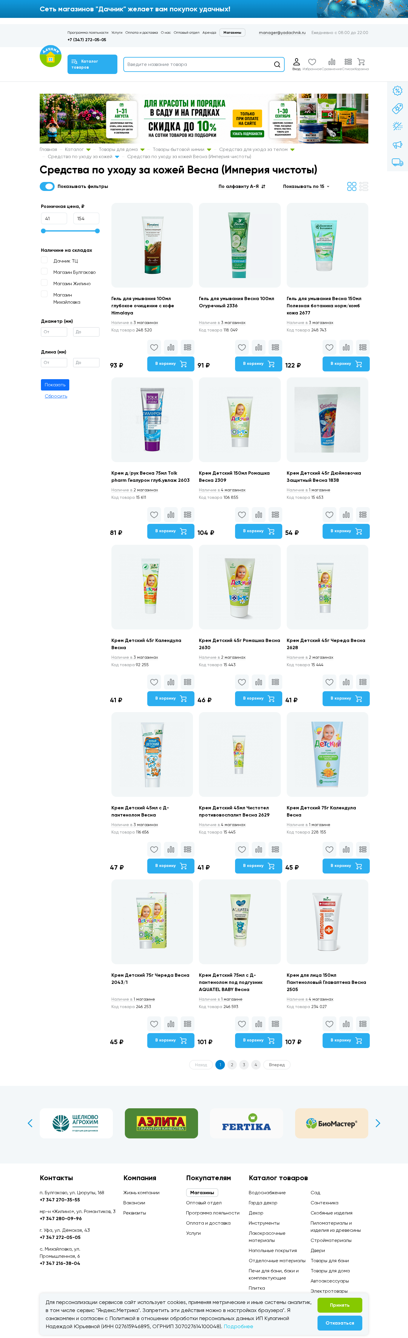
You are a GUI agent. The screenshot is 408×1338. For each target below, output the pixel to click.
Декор (256, 1213)
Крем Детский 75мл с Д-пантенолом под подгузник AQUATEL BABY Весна (231, 982)
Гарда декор (263, 1203)
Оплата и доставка (141, 32)
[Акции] (397, 91)
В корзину (166, 363)
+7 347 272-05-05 (60, 1237)
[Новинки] (397, 109)
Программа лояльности (88, 32)
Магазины (232, 32)
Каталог (75, 149)
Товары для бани (330, 1260)
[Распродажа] (397, 144)
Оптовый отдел (187, 32)
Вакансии (134, 1203)
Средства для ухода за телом (254, 149)
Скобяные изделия (331, 1213)
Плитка (257, 1288)
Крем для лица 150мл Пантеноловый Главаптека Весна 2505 (326, 982)
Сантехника (324, 1203)
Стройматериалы (331, 1240)
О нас (166, 32)
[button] (242, 186)
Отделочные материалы (277, 1260)
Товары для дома (119, 149)
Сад (315, 1192)
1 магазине (308, 489)
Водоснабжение (267, 1192)
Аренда (209, 32)
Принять (340, 1305)
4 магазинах (222, 489)
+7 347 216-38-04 (60, 1263)
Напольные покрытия (273, 1250)
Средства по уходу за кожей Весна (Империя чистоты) (189, 156)
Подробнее (238, 1326)
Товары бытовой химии (179, 149)
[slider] (43, 231)
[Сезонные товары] (397, 126)
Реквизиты (134, 1213)
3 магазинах (134, 322)
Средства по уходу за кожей (80, 156)
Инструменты (264, 1223)
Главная (48, 149)
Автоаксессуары (330, 1281)
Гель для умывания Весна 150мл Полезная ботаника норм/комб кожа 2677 (324, 306)
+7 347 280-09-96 (61, 1218)
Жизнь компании (141, 1192)
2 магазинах (134, 489)
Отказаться (340, 1323)
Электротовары (329, 1291)
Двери (318, 1250)
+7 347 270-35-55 (60, 1200)
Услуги (116, 32)
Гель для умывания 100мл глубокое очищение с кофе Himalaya (142, 306)
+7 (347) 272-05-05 (87, 39)
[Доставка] (397, 162)
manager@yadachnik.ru (282, 32)
